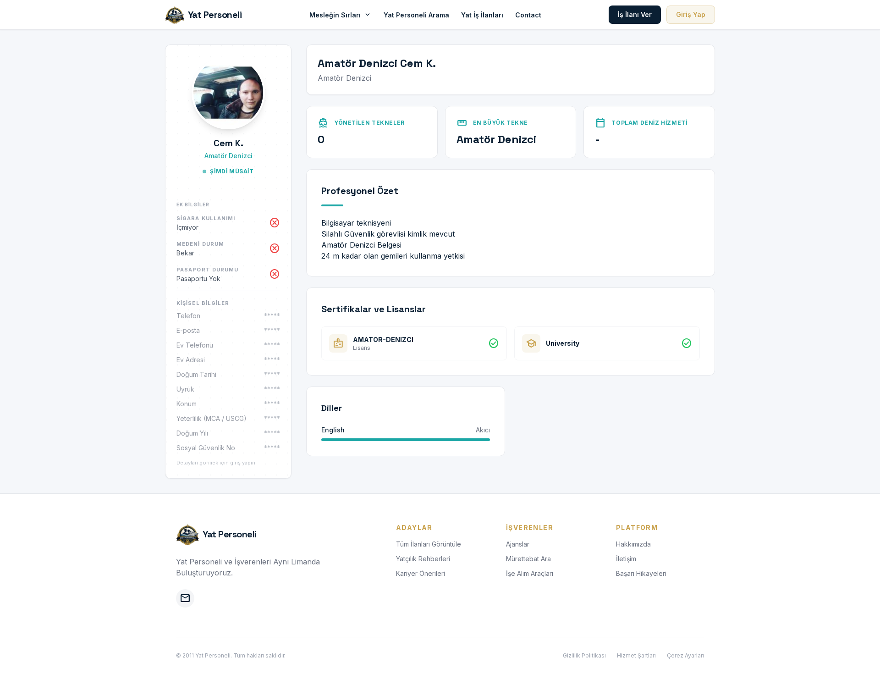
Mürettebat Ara (528, 559)
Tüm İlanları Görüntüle (428, 544)
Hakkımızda (633, 544)
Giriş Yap (690, 14)
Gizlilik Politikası (584, 655)
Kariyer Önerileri (420, 573)
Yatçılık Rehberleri (423, 559)
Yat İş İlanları (482, 15)
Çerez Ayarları (685, 655)
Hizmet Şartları (636, 655)
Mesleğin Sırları (340, 15)
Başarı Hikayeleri (641, 573)
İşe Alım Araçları (529, 573)
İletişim (626, 559)
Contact (528, 15)
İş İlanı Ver (635, 14)
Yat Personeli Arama (416, 15)
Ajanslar (517, 544)
